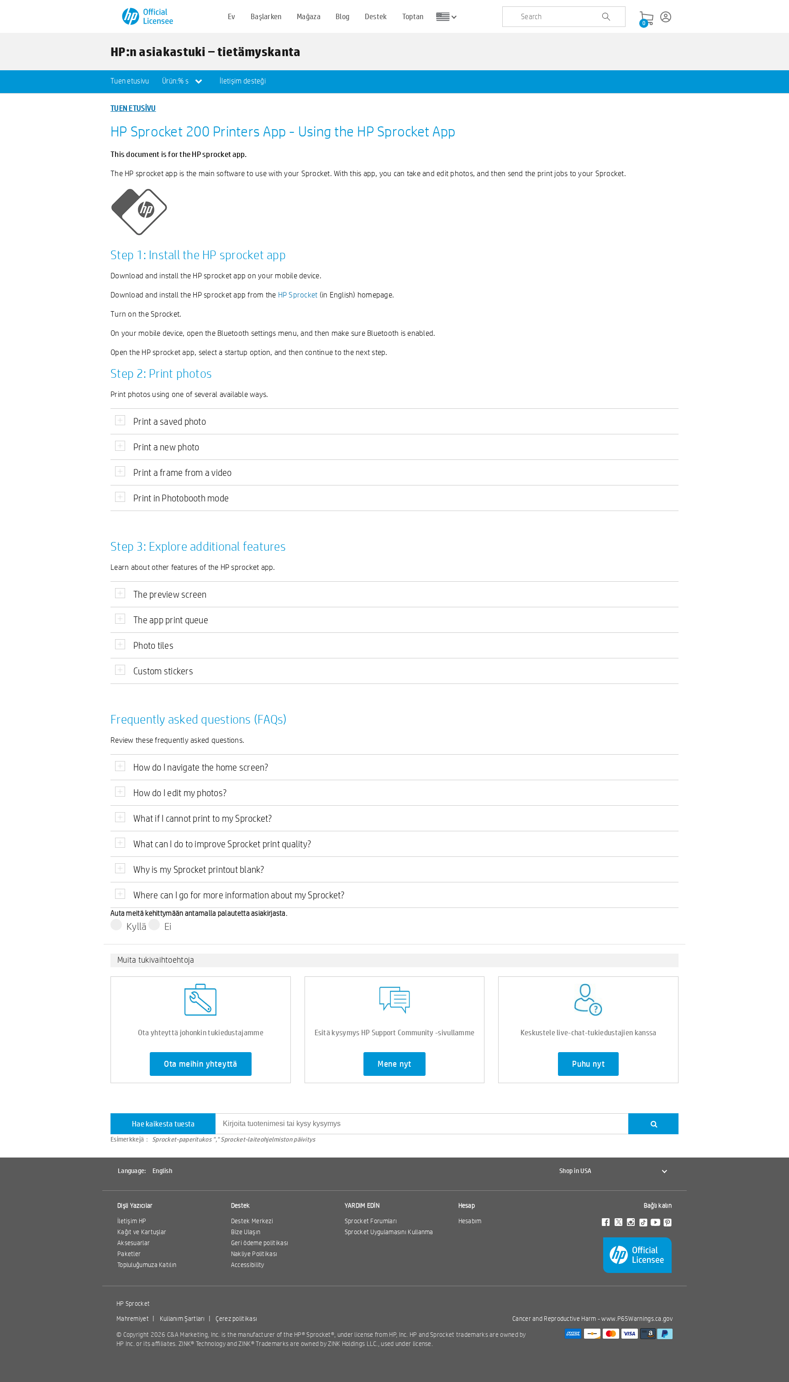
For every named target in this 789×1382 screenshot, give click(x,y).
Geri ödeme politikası (259, 1243)
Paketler (129, 1254)
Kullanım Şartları (182, 1318)
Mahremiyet (132, 1318)
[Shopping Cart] (646, 18)
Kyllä (136, 926)
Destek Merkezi (252, 1221)
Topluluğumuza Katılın (146, 1265)
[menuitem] (129, 82)
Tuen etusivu (129, 81)
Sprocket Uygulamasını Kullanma (389, 1232)
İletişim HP (131, 1221)
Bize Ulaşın (245, 1232)
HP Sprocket (298, 294)
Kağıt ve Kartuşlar (141, 1232)
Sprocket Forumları (371, 1221)
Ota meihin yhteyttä (200, 1064)
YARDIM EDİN (362, 1205)
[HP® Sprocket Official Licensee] (148, 16)
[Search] (653, 1123)
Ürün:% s (176, 81)
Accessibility (247, 1265)
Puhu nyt (588, 1064)
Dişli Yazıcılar (135, 1205)
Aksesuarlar (133, 1243)
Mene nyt (394, 1064)
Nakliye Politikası (254, 1254)
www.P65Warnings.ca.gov (637, 1318)
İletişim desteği (243, 81)
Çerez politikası (236, 1318)
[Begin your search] (605, 17)
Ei (168, 926)
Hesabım (470, 1221)
